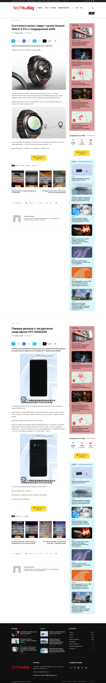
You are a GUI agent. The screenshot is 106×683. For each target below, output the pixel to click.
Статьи (73, 196)
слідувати (82, 139)
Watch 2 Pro (28, 165)
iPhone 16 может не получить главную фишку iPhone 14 (17, 179)
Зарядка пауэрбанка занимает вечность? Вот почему (81, 179)
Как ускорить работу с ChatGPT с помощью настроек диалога (28, 641)
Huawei (22, 165)
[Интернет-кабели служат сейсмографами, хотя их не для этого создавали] (82, 252)
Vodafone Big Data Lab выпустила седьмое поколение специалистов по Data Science (82, 64)
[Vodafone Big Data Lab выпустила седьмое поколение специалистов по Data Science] (82, 54)
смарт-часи (34, 165)
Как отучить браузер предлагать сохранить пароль (45, 179)
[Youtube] (93, 1)
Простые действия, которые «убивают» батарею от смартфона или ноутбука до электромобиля (80, 241)
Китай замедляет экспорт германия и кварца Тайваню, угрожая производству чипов (80, 220)
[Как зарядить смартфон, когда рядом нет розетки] (15, 633)
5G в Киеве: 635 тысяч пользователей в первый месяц (81, 84)
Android (17, 165)
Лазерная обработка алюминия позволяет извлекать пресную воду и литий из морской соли (81, 199)
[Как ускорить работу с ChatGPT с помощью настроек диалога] (15, 641)
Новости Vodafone (76, 40)
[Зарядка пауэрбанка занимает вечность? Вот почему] (82, 169)
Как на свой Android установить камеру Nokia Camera (59, 179)
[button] (92, 8)
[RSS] (74, 667)
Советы (31, 186)
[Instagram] (87, 1)
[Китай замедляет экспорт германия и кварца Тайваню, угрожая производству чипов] (82, 209)
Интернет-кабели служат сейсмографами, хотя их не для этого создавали (81, 262)
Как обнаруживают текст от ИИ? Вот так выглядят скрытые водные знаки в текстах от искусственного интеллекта (81, 283)
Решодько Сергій (18, 32)
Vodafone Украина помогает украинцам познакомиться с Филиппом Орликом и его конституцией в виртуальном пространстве (80, 105)
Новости (18, 20)
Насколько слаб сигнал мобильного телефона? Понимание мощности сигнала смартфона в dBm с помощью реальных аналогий (81, 306)
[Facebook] (85, 1)
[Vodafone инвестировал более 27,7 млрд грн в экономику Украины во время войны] (82, 33)
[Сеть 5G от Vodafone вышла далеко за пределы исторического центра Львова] (82, 117)
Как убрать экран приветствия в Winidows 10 (32, 179)
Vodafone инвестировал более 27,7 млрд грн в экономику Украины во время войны (81, 43)
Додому (13, 20)
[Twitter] (89, 1)
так (73, 139)
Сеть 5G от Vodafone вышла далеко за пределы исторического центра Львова (81, 127)
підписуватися (91, 139)
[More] (55, 41)
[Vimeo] (91, 1)
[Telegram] (78, 667)
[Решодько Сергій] (13, 33)
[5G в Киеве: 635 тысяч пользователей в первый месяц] (82, 74)
